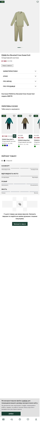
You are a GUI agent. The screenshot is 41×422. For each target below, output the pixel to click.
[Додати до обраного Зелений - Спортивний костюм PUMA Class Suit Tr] (14, 116)
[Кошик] (20, 419)
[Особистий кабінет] (36, 419)
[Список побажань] (28, 419)
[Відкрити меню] (12, 419)
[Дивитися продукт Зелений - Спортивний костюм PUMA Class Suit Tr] (9, 123)
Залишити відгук (20, 224)
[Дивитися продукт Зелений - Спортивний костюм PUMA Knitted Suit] (25, 123)
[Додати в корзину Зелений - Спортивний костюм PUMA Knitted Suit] (30, 136)
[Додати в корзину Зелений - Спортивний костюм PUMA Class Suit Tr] (14, 136)
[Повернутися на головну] (3, 419)
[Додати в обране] (38, 2)
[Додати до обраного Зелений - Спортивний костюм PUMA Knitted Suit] (30, 116)
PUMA (4, 55)
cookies (24, 400)
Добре (11, 413)
